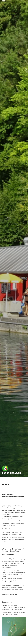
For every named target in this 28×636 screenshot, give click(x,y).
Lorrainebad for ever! (9, 491)
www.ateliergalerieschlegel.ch (10, 516)
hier (5, 541)
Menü (14, 479)
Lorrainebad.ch (11, 473)
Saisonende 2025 (8, 602)
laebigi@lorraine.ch (16, 523)
